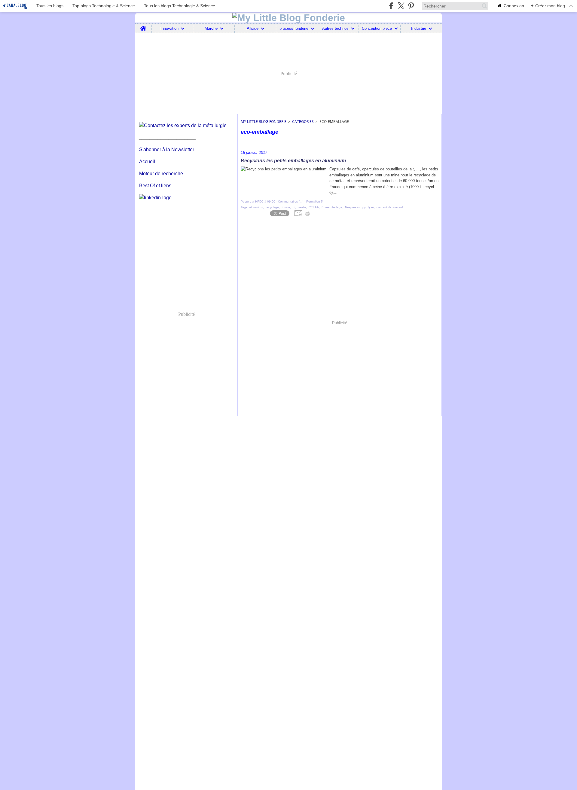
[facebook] (391, 5)
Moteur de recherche (161, 173)
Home (143, 26)
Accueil (147, 161)
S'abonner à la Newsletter (166, 149)
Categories (303, 121)
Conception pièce (377, 28)
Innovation (169, 28)
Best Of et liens (155, 185)
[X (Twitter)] (401, 5)
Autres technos (335, 28)
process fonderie (293, 28)
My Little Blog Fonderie (263, 121)
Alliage (252, 28)
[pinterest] (411, 5)
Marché (211, 28)
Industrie (418, 28)
